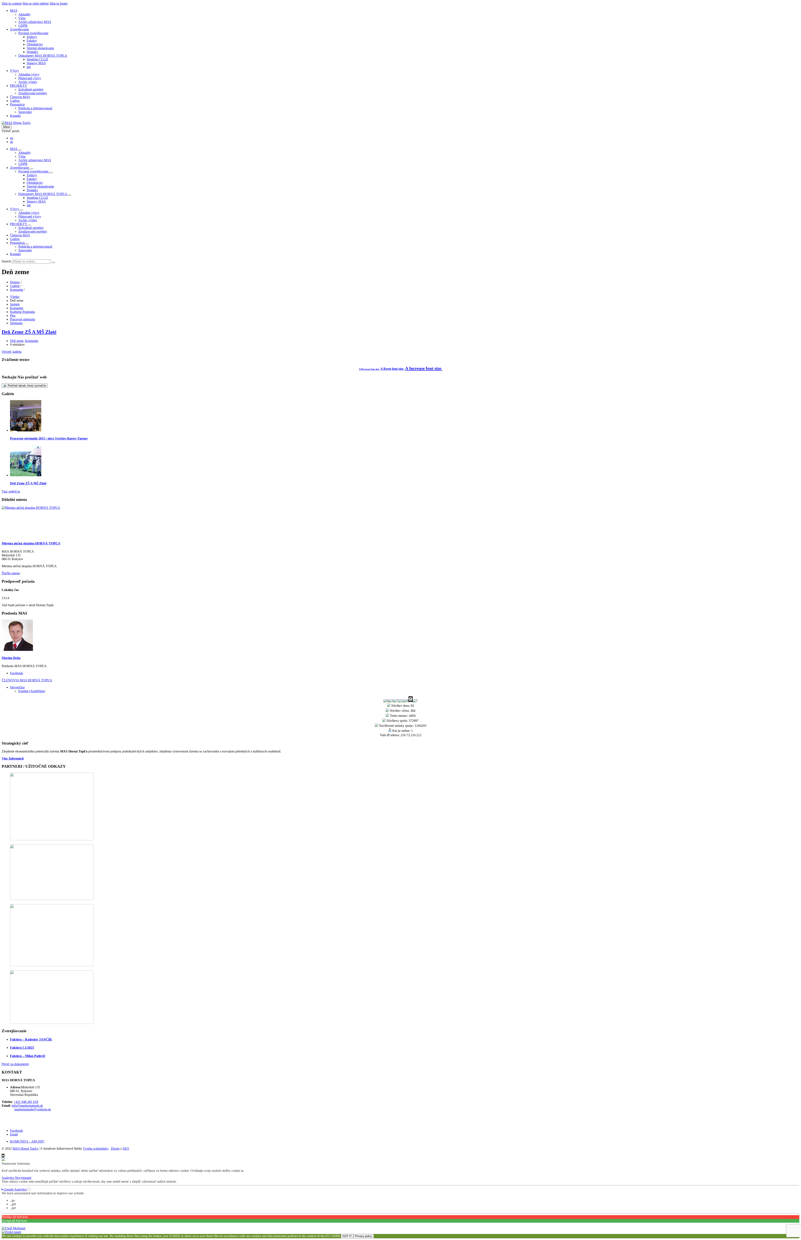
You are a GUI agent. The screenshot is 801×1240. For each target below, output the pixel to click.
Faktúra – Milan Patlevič (27, 1056)
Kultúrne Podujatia (22, 312)
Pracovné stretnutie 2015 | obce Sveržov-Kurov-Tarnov (49, 438)
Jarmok (15, 304)
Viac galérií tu (11, 491)
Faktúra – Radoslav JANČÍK (31, 1039)
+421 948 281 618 (26, 1102)
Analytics (8, 1178)
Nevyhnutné (23, 1178)
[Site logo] (16, 123)
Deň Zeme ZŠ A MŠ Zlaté (29, 332)
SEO (126, 1148)
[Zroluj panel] (11, 1232)
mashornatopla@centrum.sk (32, 1109)
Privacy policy (363, 1236)
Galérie (15, 286)
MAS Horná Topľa (25, 1148)
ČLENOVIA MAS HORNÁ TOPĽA (27, 680)
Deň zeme (16, 341)
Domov (15, 282)
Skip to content (11, 3)
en (11, 138)
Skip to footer (59, 3)
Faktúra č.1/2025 (22, 1047)
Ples (12, 315)
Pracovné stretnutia (22, 319)
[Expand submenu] (19, 150)
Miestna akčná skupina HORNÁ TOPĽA (31, 543)
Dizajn (115, 1148)
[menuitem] (13, 10)
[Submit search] (53, 262)
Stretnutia (16, 323)
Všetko (14, 297)
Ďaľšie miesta (11, 573)
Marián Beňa (11, 658)
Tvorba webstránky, (96, 1148)
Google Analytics (15, 1189)
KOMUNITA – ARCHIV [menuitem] (27, 1141)
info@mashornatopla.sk (27, 1105)
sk (11, 142)
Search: (6, 261)
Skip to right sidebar (35, 3)
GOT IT (347, 1236)
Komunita (16, 289)
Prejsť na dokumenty (15, 1064)
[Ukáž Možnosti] (13, 1228)
